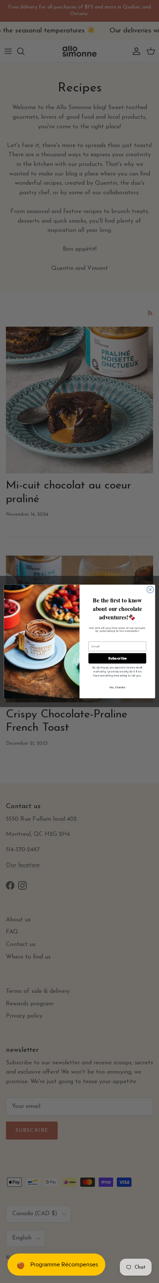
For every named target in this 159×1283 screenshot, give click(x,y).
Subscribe (117, 658)
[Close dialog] (150, 589)
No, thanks (117, 687)
